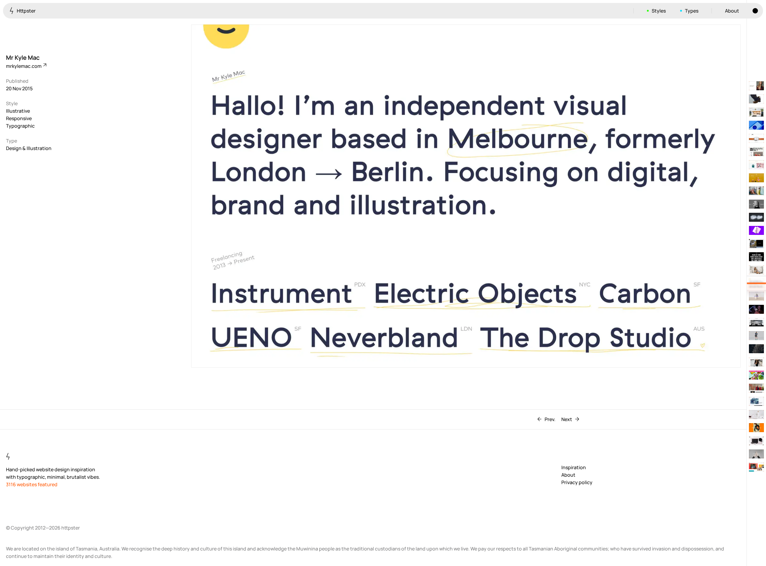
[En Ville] (756, 401)
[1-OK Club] (756, 414)
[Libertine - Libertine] (756, 98)
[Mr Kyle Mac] (756, 283)
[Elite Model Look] (756, 309)
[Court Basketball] (756, 256)
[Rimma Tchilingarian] (756, 296)
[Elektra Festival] (756, 230)
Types (691, 10)
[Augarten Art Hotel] (756, 322)
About (732, 10)
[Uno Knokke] (756, 269)
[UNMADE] (756, 388)
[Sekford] (756, 138)
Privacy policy (576, 482)
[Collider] (756, 348)
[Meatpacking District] (756, 151)
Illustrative (18, 111)
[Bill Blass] (756, 177)
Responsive (19, 118)
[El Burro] (756, 375)
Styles (659, 10)
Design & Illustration (28, 148)
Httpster (26, 10)
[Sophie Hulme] (756, 164)
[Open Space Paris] (756, 85)
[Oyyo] (756, 243)
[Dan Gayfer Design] (756, 112)
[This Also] (756, 217)
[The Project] (756, 204)
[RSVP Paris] (756, 440)
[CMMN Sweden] (756, 427)
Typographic (20, 126)
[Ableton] (756, 467)
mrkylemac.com (24, 66)
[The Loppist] (756, 191)
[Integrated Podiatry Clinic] (756, 454)
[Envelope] (756, 361)
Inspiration (573, 467)
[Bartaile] (756, 335)
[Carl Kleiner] (756, 125)
